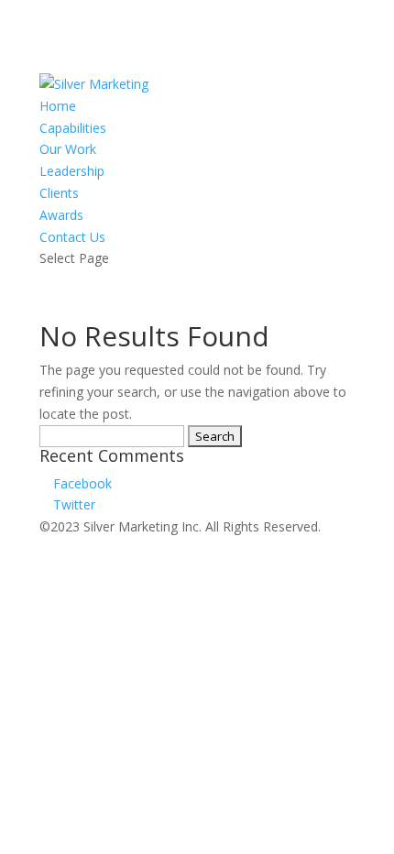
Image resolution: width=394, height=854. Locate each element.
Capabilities (72, 128)
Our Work (67, 149)
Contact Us (72, 237)
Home (57, 106)
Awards (61, 215)
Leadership (71, 171)
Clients (59, 193)
